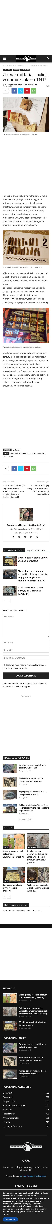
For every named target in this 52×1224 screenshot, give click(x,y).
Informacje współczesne (38, 65)
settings (29, 1209)
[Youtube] (37, 537)
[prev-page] (4, 601)
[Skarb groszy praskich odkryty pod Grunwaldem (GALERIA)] (14, 841)
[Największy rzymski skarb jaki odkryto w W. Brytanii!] (10, 795)
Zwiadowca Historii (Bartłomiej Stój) (22, 84)
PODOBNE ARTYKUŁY (13, 550)
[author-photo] (26, 521)
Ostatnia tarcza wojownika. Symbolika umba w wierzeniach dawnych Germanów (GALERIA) (37, 857)
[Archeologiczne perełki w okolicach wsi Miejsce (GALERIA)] (38, 875)
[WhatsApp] (33, 91)
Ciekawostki (21, 65)
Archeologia (8, 594)
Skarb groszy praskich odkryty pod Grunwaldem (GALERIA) (13, 854)
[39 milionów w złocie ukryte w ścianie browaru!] (10, 561)
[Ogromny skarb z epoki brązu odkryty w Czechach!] (10, 768)
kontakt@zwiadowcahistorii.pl (33, 1176)
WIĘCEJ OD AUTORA (36, 550)
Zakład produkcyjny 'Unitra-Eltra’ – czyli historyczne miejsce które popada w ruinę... (34, 808)
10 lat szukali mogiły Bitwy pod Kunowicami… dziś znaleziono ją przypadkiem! (38, 490)
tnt (5, 457)
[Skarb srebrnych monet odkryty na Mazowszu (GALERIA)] (10, 591)
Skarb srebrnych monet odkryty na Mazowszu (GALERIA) (30, 590)
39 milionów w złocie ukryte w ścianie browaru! (12, 888)
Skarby (6, 564)
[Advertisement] (26, 27)
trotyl (11, 457)
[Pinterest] (27, 91)
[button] (4, 58)
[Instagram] (20, 537)
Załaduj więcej (25, 819)
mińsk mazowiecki (38, 453)
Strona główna (8, 65)
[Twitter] (20, 91)
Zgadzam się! (10, 1219)
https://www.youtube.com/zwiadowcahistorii (26, 529)
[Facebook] (14, 91)
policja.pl (16, 450)
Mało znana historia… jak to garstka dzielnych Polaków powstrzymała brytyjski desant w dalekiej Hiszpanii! (14, 491)
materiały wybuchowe (19, 453)
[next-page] (9, 601)
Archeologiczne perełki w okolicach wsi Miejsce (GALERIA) (38, 888)
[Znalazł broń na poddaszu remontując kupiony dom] (10, 782)
